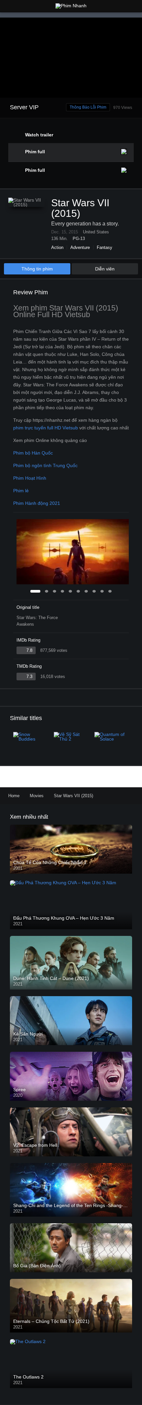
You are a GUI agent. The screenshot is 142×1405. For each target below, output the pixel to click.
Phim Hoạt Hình (29, 478)
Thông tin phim (37, 268)
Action (57, 247)
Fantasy (104, 247)
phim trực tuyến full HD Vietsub (45, 427)
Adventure (80, 247)
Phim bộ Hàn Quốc (33, 453)
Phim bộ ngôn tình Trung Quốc (45, 465)
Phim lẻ (21, 490)
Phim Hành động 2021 (36, 503)
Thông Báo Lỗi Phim (88, 107)
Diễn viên (105, 268)
